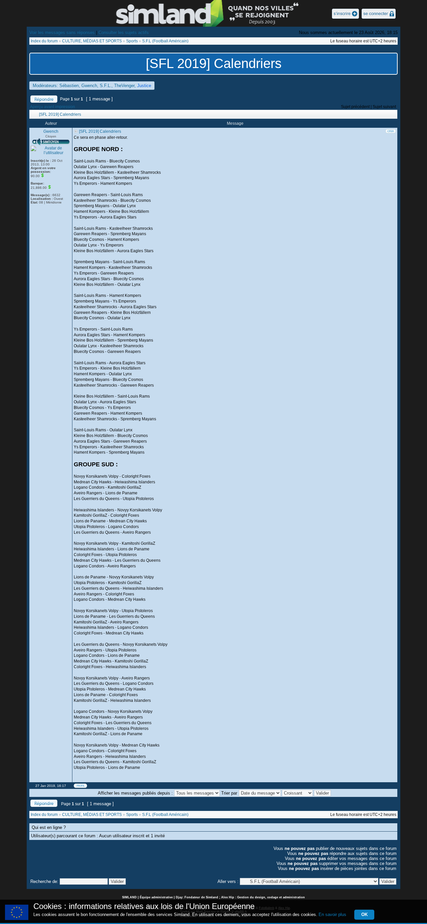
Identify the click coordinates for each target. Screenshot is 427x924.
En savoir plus (332, 914)
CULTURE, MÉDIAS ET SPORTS (92, 41)
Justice (144, 85)
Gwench (89, 85)
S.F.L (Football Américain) (165, 41)
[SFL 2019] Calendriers (214, 63)
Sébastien (69, 85)
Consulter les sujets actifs (123, 32)
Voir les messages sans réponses (62, 32)
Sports (132, 41)
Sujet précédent (355, 106)
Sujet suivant (384, 106)
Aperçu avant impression (52, 106)
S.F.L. (105, 85)
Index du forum (44, 41)
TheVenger (124, 85)
